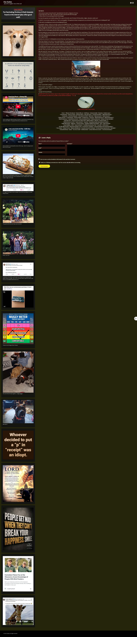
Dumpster (91, 117)
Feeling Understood (95, 119)
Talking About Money (106, 114)
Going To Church (71, 114)
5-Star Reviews (70, 117)
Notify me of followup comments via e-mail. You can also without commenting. (60, 162)
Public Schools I (62, 117)
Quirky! (70, 129)
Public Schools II (106, 116)
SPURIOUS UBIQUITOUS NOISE (92, 123)
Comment (69, 143)
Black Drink (91, 116)
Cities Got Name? (78, 125)
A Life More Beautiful (72, 116)
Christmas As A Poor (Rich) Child (79, 120)
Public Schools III (98, 116)
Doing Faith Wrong (64, 129)
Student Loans (107, 113)
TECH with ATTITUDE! (83, 116)
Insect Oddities (67, 125)
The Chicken (59, 128)
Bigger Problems (90, 120)
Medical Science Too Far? (69, 122)
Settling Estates (84, 129)
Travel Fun (86, 122)
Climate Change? (80, 123)
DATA (72, 125)
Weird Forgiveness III (99, 117)
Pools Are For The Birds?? (87, 126)
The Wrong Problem (96, 114)
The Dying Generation (107, 129)
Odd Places (86, 113)
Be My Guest (105, 125)
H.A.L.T (63, 113)
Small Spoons (85, 117)
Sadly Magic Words (66, 123)
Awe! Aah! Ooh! (67, 120)
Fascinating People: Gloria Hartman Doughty (98, 122)
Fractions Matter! (77, 117)
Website (40, 152)
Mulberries (73, 123)
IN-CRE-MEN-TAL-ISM (64, 126)
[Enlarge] (31, 201)
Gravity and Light (79, 122)
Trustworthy (65, 116)
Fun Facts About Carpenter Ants (103, 128)
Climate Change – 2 (103, 120)
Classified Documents (73, 119)
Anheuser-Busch (79, 114)
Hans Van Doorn (87, 114)
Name (40, 143)
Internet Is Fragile (93, 113)
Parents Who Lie (79, 113)
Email (40, 148)
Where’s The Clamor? (70, 113)
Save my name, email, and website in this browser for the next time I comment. (57, 159)
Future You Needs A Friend (84, 119)
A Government (64, 114)
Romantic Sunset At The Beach (88, 128)
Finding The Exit (66, 128)
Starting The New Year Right (107, 119)
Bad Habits (113, 128)
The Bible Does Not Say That (89, 125)
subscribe (68, 162)
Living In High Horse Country (95, 129)
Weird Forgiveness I (63, 119)
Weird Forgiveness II (109, 117)
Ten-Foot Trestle (76, 129)
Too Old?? (99, 125)
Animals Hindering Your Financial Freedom (103, 126)
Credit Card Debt (106, 123)
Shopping (100, 113)
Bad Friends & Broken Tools (76, 126)
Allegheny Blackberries (76, 128)
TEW (101, 123)
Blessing (96, 120)
